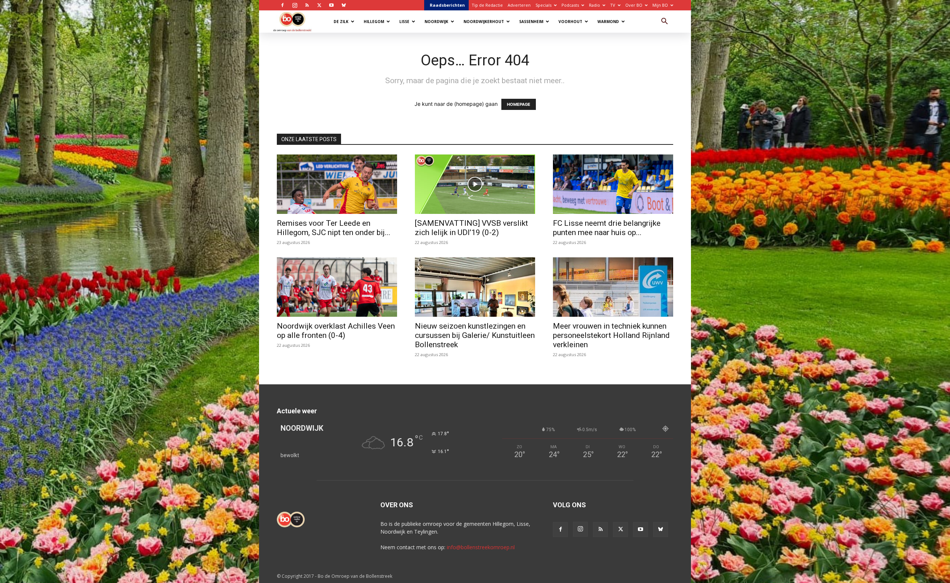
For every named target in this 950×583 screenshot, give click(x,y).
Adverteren (519, 5)
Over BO (633, 5)
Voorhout (570, 21)
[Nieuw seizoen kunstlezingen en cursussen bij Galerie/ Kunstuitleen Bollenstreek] (475, 287)
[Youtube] (331, 5)
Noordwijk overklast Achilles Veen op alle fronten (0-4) (336, 331)
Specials (543, 5)
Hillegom (374, 21)
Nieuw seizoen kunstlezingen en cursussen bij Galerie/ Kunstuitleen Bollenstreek (475, 335)
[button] (664, 22)
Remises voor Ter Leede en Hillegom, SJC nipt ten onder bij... (333, 228)
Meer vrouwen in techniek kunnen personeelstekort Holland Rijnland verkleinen (611, 335)
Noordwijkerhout (483, 21)
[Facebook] (282, 5)
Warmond (608, 21)
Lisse (404, 21)
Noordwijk (436, 21)
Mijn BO (660, 5)
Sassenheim (531, 21)
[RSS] (306, 5)
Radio (594, 5)
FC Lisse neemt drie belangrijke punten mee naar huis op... (607, 228)
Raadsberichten (447, 5)
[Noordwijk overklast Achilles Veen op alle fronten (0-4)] (337, 287)
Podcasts (570, 5)
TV (612, 5)
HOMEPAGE (518, 104)
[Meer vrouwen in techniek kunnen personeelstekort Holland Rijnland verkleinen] (613, 287)
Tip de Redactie (487, 5)
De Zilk (341, 21)
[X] (319, 5)
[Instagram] (294, 5)
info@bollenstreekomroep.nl (481, 547)
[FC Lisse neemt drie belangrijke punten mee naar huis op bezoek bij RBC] (613, 184)
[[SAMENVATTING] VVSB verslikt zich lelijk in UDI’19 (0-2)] (475, 184)
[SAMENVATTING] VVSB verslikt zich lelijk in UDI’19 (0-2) (471, 228)
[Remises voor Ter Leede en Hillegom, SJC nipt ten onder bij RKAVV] (337, 184)
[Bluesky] (343, 5)
